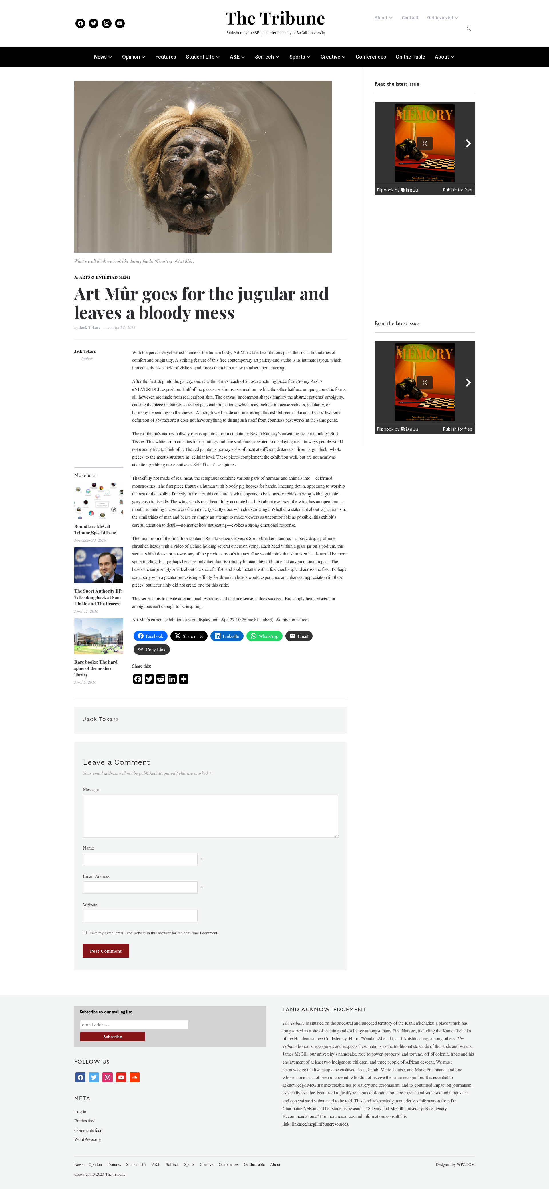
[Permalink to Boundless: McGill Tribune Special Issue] (98, 501)
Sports (297, 57)
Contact (410, 17)
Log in (80, 1111)
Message (91, 789)
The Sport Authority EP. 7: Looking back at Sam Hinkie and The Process (98, 597)
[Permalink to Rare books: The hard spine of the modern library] (98, 636)
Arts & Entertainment (104, 277)
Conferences (371, 57)
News (100, 57)
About (381, 17)
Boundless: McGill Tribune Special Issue (95, 529)
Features (165, 57)
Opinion (131, 57)
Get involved (440, 17)
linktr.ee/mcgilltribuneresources (320, 1124)
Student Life (200, 57)
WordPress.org (87, 1139)
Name (88, 848)
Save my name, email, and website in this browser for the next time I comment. (153, 933)
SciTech (264, 57)
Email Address (96, 876)
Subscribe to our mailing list (106, 1011)
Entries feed (85, 1121)
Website (90, 904)
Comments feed (88, 1130)
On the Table (410, 57)
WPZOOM (466, 1164)
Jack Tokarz (90, 327)
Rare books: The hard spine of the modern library (96, 668)
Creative (330, 57)
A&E (235, 57)
